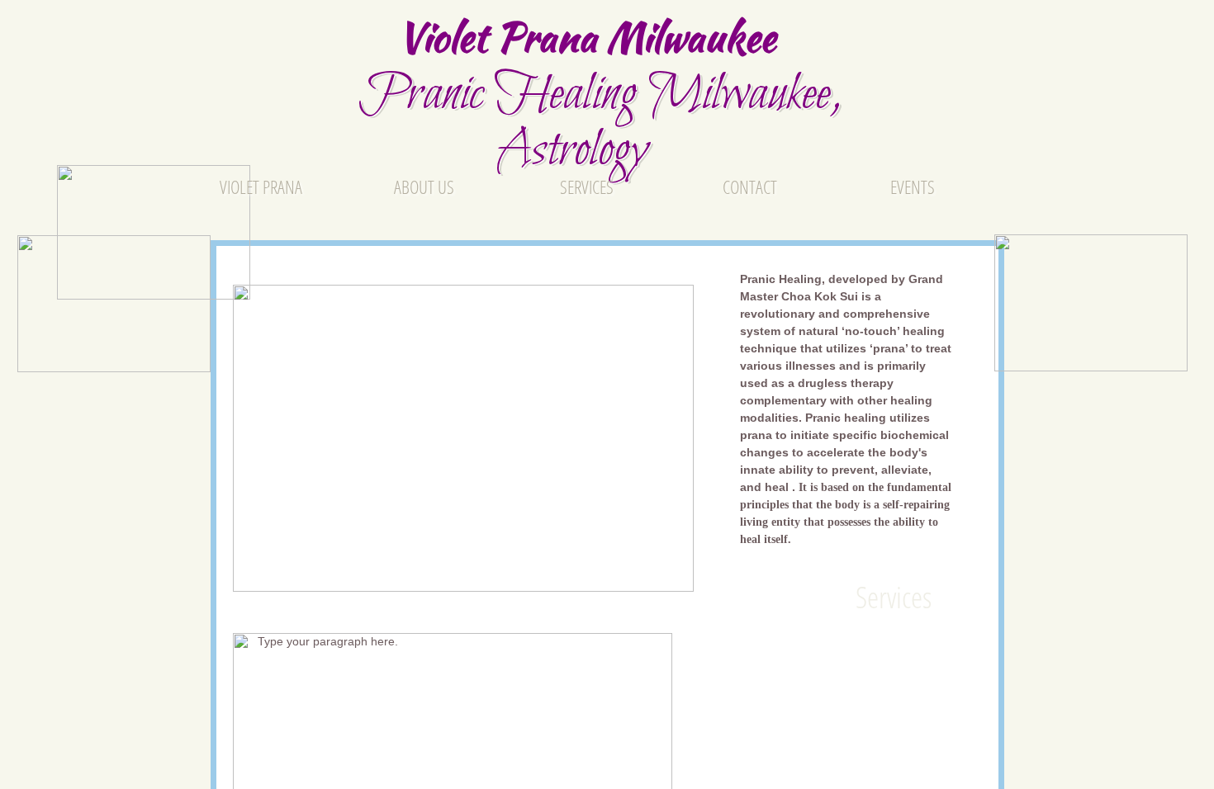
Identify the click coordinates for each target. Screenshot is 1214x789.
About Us (424, 186)
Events (912, 186)
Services (587, 186)
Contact (750, 186)
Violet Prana (261, 186)
